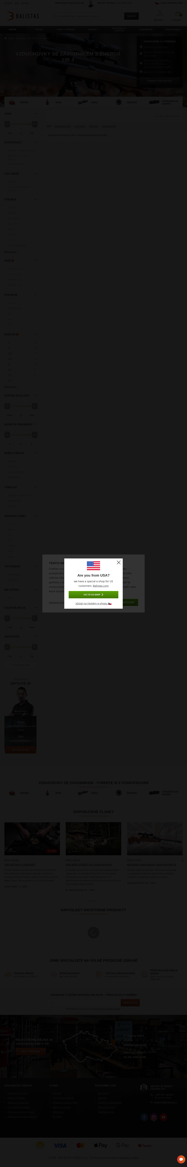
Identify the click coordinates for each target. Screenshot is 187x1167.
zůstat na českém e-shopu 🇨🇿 (93, 603)
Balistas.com (101, 586)
